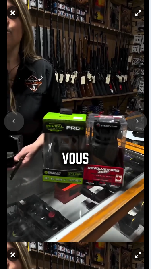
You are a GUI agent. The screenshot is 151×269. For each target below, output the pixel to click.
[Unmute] (9, 263)
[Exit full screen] (136, 263)
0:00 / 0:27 (34, 262)
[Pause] (72, 135)
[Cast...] (121, 263)
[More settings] (106, 263)
